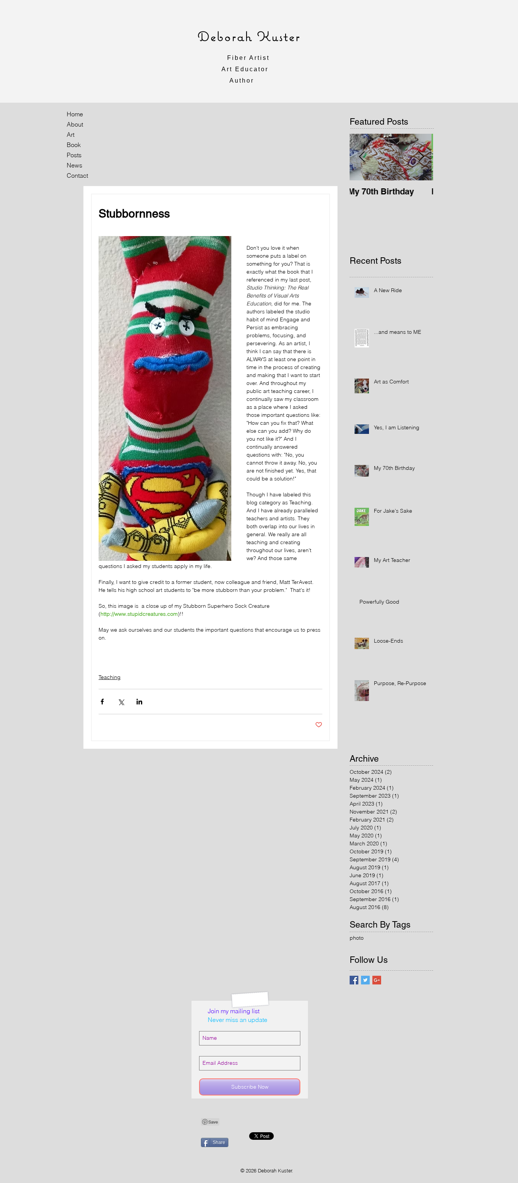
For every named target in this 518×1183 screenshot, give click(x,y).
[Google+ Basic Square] (376, 980)
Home (75, 114)
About (75, 124)
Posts (74, 155)
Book (74, 145)
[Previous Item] (361, 157)
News (74, 165)
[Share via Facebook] (102, 701)
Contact (77, 175)
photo (357, 937)
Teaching (110, 677)
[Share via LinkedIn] (139, 701)
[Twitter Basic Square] (365, 980)
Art (70, 134)
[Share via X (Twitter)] (120, 701)
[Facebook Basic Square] (354, 980)
